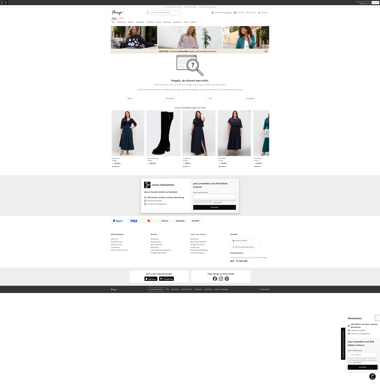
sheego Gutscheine (197, 244)
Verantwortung (116, 242)
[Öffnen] (266, 51)
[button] (267, 133)
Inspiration (177, 22)
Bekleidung (121, 22)
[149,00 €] (163, 133)
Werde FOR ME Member (199, 250)
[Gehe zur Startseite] (118, 13)
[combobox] (168, 12)
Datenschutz (175, 289)
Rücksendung (156, 242)
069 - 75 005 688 (238, 260)
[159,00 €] (234, 133)
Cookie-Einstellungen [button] (221, 289)
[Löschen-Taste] (179, 12)
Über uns (114, 239)
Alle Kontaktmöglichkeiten (244, 247)
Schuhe (158, 22)
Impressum (198, 289)
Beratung (167, 22)
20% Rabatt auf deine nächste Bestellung (343, 345)
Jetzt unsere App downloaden (159, 274)
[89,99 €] (199, 133)
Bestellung (154, 239)
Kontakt (233, 234)
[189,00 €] (128, 133)
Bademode (140, 22)
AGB (167, 289)
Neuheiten (170, 98)
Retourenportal (156, 244)
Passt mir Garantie (197, 253)
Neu (113, 22)
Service (154, 234)
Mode (114, 18)
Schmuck (150, 22)
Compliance (115, 247)
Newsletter (194, 239)
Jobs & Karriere (116, 244)
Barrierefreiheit (187, 289)
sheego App (194, 247)
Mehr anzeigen (357, 362)
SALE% (121, 18)
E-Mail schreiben (240, 241)
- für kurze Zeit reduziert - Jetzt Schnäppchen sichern (187, 51)
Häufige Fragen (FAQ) (158, 253)
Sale (210, 98)
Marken (193, 22)
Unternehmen (117, 234)
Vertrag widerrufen (156, 289)
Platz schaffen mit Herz (119, 250)
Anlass (186, 22)
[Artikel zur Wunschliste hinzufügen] (141, 113)
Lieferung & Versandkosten (161, 250)
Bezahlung (154, 247)
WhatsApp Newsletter (198, 242)
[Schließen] (2, 2)
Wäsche (131, 22)
